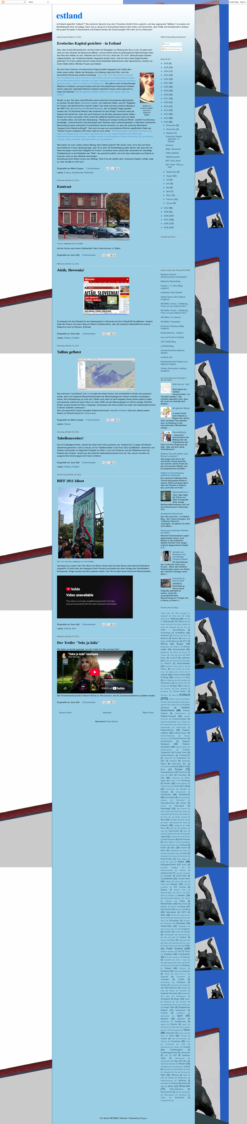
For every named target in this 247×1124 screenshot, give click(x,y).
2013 (166, 114)
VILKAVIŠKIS (178, 1069)
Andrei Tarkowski (167, 624)
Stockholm (164, 1027)
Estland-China (175, 705)
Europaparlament (168, 772)
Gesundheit (170, 797)
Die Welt (125, 55)
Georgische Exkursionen (172, 513)
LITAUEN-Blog (167, 346)
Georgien (164, 792)
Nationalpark (171, 912)
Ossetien (167, 932)
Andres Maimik (182, 624)
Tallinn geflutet (69, 352)
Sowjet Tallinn (169, 1007)
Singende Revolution (169, 993)
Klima (163, 851)
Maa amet (88, 393)
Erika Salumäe (180, 689)
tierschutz (183, 1039)
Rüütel (176, 971)
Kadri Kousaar (169, 839)
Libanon (177, 881)
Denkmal (176, 661)
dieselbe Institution (118, 410)
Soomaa (175, 1005)
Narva (187, 909)
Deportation (186, 661)
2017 (166, 98)
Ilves (163, 819)
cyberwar (186, 658)
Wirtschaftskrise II (181, 492)
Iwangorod (178, 825)
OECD (163, 920)
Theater (164, 1039)
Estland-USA (184, 755)
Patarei (181, 940)
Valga (176, 1061)
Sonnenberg (165, 1005)
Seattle (185, 985)
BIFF (185, 641)
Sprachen (181, 1019)
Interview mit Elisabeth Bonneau (88, 108)
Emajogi (163, 686)
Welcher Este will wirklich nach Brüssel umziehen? (174, 455)
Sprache (164, 1019)
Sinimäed (184, 993)
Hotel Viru (167, 817)
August (169, 176)
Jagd (162, 831)
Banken (175, 638)
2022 (166, 79)
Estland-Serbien (166, 750)
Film (163, 778)
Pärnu (172, 940)
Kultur (181, 861)
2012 (166, 118)
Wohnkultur (186, 1092)
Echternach (178, 677)
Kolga (185, 850)
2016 (166, 102)
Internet (164, 825)
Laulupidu (168, 876)
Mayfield (171, 895)
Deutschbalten (183, 663)
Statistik (173, 1024)
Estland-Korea (167, 730)
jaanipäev (184, 828)
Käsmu (165, 845)
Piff (164, 946)
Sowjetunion (181, 1010)
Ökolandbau (174, 921)
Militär (182, 901)
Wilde (162, 1086)
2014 (166, 110)
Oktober (170, 133)
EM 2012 (184, 683)
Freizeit (176, 786)
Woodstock (183, 1095)
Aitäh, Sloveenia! (70, 270)
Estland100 (168, 758)
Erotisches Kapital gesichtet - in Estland (89, 43)
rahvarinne (176, 957)
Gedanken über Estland (171, 292)
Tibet (173, 1039)
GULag (163, 806)
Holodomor (186, 814)
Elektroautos (166, 683)
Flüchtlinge (185, 781)
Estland (67, 338)
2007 (166, 219)
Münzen (173, 907)
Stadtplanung (180, 1022)
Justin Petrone (185, 836)
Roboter (187, 963)
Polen (180, 946)
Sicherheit (183, 991)
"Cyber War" (165, 613)
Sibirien (171, 991)
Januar (169, 203)
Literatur (174, 884)
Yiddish (163, 1097)
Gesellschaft (77, 172)
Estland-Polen (166, 741)
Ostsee (67, 424)
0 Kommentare (88, 255)
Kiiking (184, 845)
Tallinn (186, 1030)
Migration (169, 901)
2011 (166, 122)
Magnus (164, 890)
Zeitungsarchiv (166, 1100)
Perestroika (176, 943)
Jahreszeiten (173, 831)
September (171, 172)
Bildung (164, 644)
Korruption (164, 856)
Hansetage (166, 808)
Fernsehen (182, 775)
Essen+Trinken (179, 691)
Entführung (186, 686)
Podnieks (171, 946)
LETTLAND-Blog (168, 342)
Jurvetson (173, 836)
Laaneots (182, 870)
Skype (176, 999)
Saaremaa (186, 971)
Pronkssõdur (184, 954)
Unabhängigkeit (176, 1050)
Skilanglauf (165, 999)
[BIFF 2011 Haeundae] (81, 559)
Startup (163, 1024)
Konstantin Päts (173, 853)
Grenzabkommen (168, 803)
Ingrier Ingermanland (171, 822)
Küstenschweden (167, 870)
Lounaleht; (164, 887)
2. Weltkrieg (166, 622)
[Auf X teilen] (112, 168)
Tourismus (175, 1041)
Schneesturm (165, 982)
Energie (173, 686)
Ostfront (178, 932)
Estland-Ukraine (167, 755)
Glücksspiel (180, 800)
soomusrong (185, 1005)
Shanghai (184, 988)
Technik (183, 1036)
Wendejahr (164, 1083)
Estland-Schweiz (181, 747)
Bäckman (176, 635)
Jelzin (163, 834)
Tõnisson (164, 1041)
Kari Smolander (184, 842)
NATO (183, 912)
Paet (165, 937)
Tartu (171, 1036)
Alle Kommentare (172, 49)
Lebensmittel (181, 876)
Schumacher (174, 985)
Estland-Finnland (168, 716)
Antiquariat (172, 627)
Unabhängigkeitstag (169, 1053)
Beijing (163, 641)
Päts (188, 940)
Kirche (184, 848)
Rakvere (186, 957)
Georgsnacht (180, 792)
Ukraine (176, 1047)
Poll (179, 951)
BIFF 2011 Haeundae (64, 561)
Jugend (164, 837)
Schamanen (181, 977)
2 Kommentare (88, 702)
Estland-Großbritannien (169, 722)
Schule (163, 985)
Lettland (168, 881)
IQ (150, 131)
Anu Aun (183, 627)
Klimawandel (174, 850)
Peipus (165, 943)
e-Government (179, 674)
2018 (166, 94)
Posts (167, 44)
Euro (163, 769)
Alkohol (184, 621)
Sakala (167, 974)
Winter (171, 1086)
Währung (175, 1075)
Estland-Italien (165, 727)
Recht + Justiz (181, 960)
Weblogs (171, 1078)
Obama (176, 918)
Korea (184, 853)
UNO (166, 1055)
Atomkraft (165, 635)
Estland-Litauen (180, 733)
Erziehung (164, 691)
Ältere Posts (148, 712)
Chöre (180, 655)
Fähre (171, 775)
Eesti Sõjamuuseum (170, 680)
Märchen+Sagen (166, 893)
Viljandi (187, 1067)
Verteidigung (165, 1066)
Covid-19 (173, 658)
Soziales (164, 1013)
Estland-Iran (186, 722)
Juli (168, 180)
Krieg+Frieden (166, 859)
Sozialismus (181, 1013)
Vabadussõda (165, 1061)
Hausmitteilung (179, 432)
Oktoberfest (168, 923)
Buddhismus (165, 652)
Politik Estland (174, 948)
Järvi (185, 831)
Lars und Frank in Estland (172, 337)
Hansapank (179, 806)
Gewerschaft (182, 797)
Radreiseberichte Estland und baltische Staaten (174, 362)
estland (69, 15)
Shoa (162, 991)
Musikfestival (166, 909)
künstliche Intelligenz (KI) (172, 867)
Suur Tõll (166, 1030)
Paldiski (183, 937)
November (171, 129)
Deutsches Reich (171, 666)
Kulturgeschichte (168, 864)
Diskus (163, 669)
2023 (166, 75)
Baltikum (164, 638)
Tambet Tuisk (183, 1033)
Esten (174, 695)
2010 (166, 208)
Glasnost (164, 800)
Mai (168, 187)
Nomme (174, 915)
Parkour (163, 940)
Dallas (167, 661)
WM (177, 1092)
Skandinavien (181, 996)
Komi (162, 853)
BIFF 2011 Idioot (70, 481)
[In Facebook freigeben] (115, 168)
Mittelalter (164, 907)
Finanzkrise (176, 778)
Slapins (187, 999)
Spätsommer (165, 1016)
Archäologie (165, 633)
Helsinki (176, 811)
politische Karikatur (167, 951)
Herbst (185, 811)
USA (175, 1055)
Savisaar (164, 977)
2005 (166, 227)
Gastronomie (170, 789)
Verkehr (182, 1063)
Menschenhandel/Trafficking (170, 898)
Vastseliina (172, 1064)
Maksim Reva (180, 890)
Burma (176, 652)
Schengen (165, 979)
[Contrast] (94, 241)
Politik (187, 945)
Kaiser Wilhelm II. (170, 842)
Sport (180, 1015)
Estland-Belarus (175, 702)
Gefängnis (183, 789)
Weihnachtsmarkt (167, 1080)
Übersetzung (165, 1047)
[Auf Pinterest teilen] (118, 168)
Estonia (174, 766)
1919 (185, 619)
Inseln (185, 822)
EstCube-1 (164, 695)
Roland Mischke (103, 55)
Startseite (107, 712)
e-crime (181, 672)
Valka (184, 1061)
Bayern (184, 638)
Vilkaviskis (167, 1069)
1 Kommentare (92, 168)
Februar (170, 199)
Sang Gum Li (180, 974)
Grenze (183, 803)
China (172, 655)
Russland (165, 971)
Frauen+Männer (181, 783)
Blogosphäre (165, 647)
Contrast (60, 243)
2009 (166, 212)
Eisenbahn (184, 680)
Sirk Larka (165, 996)
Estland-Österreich (179, 739)
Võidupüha (167, 1072)
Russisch (182, 968)
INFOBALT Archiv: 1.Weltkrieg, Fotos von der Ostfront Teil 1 (174, 305)
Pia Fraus (186, 943)
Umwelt (186, 1047)
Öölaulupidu (182, 926)
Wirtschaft (88, 172)
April (168, 191)
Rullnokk (177, 965)
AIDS (176, 622)
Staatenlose (165, 1021)
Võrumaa (184, 1072)
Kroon (163, 862)
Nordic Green (185, 915)
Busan (184, 652)
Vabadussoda (179, 1058)
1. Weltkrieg (173, 619)
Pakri (173, 937)
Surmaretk (186, 1027)
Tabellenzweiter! (70, 438)
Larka (178, 873)
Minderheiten (167, 904)
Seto (163, 988)
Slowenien (167, 1002)
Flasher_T (173, 780)
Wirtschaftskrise (176, 1089)
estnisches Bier (179, 764)
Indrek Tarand (185, 820)
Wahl (163, 1075)
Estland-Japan (181, 727)
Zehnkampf (179, 1098)
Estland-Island (182, 724)
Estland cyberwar (175, 699)
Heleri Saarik (165, 811)
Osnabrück (185, 929)
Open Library (165, 929)
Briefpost (176, 647)
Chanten (164, 655)
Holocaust (175, 814)
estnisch (173, 761)
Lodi (185, 884)
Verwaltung (176, 1066)
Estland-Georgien (179, 719)
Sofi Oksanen (181, 1002)
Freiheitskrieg (165, 786)
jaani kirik (173, 828)
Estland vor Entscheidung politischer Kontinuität (172, 474)
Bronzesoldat (179, 649)
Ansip (163, 627)
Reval (163, 963)
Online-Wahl (166, 926)
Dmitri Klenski (176, 669)
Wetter (184, 1083)
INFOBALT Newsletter (171, 322)
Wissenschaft (166, 1092)
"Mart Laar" (176, 616)
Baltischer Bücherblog (170, 281)
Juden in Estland (182, 834)
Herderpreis (165, 814)
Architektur (180, 633)
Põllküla (187, 951)
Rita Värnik (177, 963)
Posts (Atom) (112, 721)
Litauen (163, 884)
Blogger (180, 644)
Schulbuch (181, 982)
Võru (176, 1072)
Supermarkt (175, 1027)
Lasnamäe (186, 873)
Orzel (176, 929)
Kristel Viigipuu (182, 859)
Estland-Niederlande (168, 736)
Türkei (183, 1044)
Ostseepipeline (169, 934)
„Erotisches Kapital (88, 103)
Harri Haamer (182, 808)
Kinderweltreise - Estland (172, 333)
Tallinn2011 (170, 1033)
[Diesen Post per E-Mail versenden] (107, 168)
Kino (74, 628)
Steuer (184, 1024)
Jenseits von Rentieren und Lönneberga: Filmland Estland (180, 555)
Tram (188, 1041)
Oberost (184, 918)
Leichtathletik (167, 878)
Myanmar (178, 909)
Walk (162, 1078)
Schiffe (181, 979)
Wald (185, 1075)
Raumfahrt (167, 960)
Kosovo (174, 856)
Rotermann (167, 965)
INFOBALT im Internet (171, 317)
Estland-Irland (168, 724)
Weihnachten (182, 1078)
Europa (178, 769)
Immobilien (173, 820)
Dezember (171, 125)
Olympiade (180, 923)
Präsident (168, 954)
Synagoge (176, 1030)
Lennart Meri (184, 878)
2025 (166, 67)
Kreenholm (183, 856)
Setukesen (172, 988)
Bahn (185, 635)
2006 (166, 223)
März (168, 195)
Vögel (188, 1069)
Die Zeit (184, 666)
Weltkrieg (182, 1081)
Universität (185, 1053)
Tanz (162, 1036)
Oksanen (187, 920)
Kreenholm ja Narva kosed (179, 579)
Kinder (163, 848)
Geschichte (166, 794)
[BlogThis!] (110, 168)
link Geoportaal (88, 413)
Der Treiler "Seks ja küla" (78, 643)
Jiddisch (170, 834)
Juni (168, 183)
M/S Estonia (180, 887)
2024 (166, 71)
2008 (166, 216)
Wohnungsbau (169, 1095)
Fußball (75, 338)
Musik (182, 906)
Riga (169, 963)
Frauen (67, 172)
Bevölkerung (174, 641)
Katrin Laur (175, 845)
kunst (184, 865)
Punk (167, 957)
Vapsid (163, 1064)
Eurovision (182, 772)
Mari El (179, 893)
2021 (166, 83)
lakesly (74, 243)
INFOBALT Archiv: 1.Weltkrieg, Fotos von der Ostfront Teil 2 (174, 311)
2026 (166, 63)
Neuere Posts (65, 712)
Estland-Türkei (181, 753)
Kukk (171, 862)
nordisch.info (166, 357)
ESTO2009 (164, 766)
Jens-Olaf (83, 561)
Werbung (174, 1083)
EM (176, 683)
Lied (185, 881)
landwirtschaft (166, 873)
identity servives (181, 817)
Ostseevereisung (184, 934)
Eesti (188, 677)
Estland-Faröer (180, 713)
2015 (166, 106)
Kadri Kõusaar (184, 839)
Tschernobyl (169, 1044)
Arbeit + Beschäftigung (173, 630)
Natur (163, 915)
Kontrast (64, 187)
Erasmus (167, 689)
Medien (181, 895)
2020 (166, 87)
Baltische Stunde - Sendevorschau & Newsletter (174, 275)
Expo (162, 775)
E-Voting (164, 677)
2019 (166, 90)
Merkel (187, 898)
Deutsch (167, 663)
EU (184, 766)
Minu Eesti (182, 904)
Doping (171, 672)
